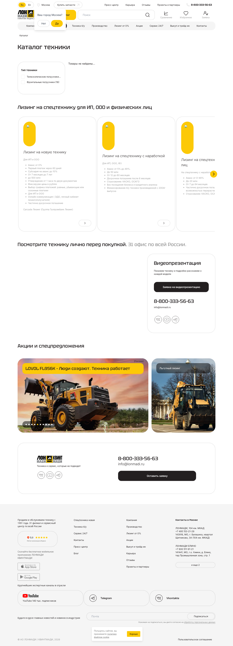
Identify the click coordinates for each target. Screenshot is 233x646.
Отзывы (146, 4)
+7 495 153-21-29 (184, 531)
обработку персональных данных (199, 622)
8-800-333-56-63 (201, 5)
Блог (76, 553)
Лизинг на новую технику (44, 152)
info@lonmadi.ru (162, 307)
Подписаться (201, 616)
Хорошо (133, 634)
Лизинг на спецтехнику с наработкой (133, 156)
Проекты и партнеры (168, 4)
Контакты (202, 25)
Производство (99, 25)
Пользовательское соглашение (195, 639)
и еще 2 (195, 565)
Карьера (130, 4)
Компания (31, 25)
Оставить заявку (157, 475)
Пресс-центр (111, 4)
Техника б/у (78, 25)
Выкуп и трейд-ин (180, 25)
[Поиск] (147, 15)
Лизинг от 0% (121, 25)
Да (57, 23)
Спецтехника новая (84, 520)
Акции (139, 25)
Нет (43, 23)
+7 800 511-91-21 (184, 549)
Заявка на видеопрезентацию (181, 287)
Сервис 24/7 (156, 25)
